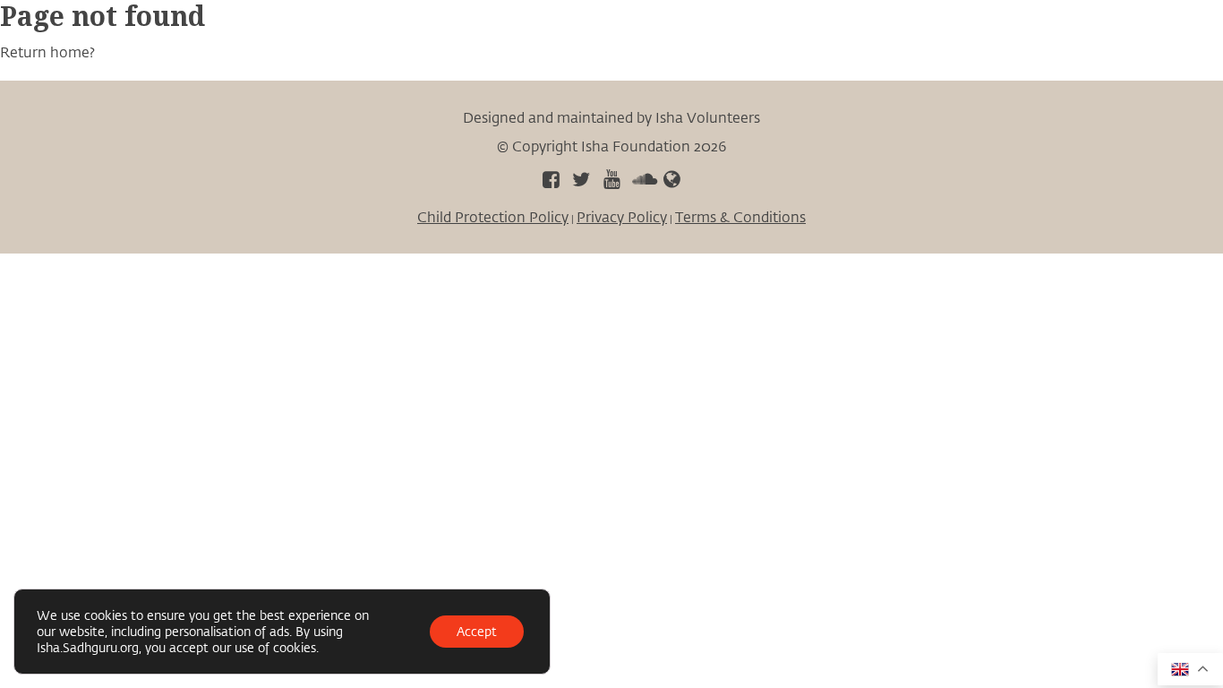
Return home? (47, 51)
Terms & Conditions (740, 216)
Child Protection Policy (493, 216)
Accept (477, 631)
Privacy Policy (622, 216)
